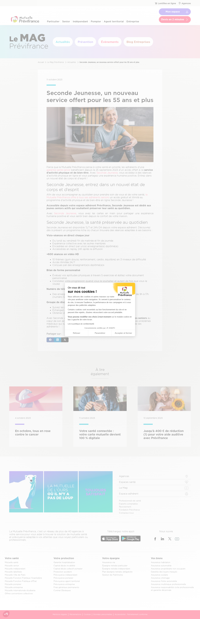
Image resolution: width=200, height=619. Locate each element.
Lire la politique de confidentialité (81, 324)
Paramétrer (100, 333)
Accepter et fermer (123, 333)
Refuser (76, 333)
